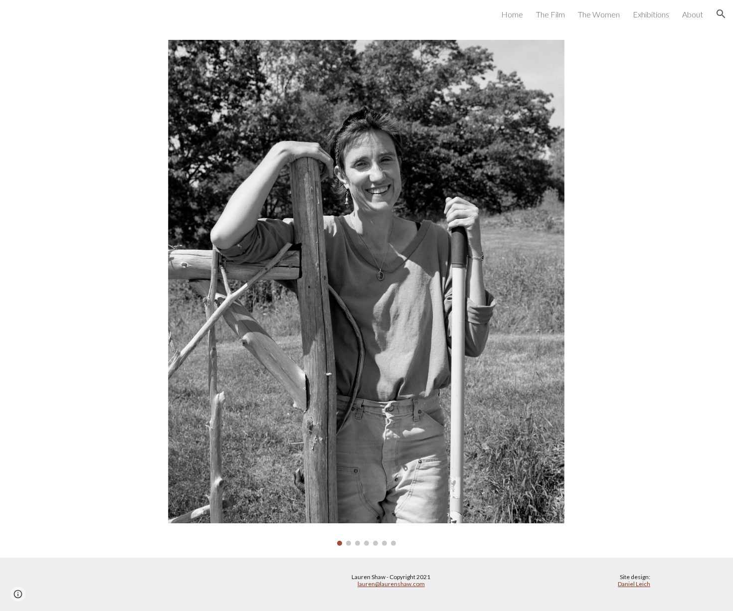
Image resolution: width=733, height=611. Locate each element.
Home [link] (512, 14)
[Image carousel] (366, 293)
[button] (721, 14)
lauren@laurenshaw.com (391, 584)
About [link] (692, 14)
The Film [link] (550, 14)
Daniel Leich (634, 584)
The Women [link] (599, 14)
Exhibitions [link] (651, 14)
